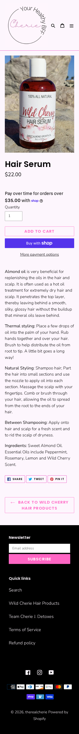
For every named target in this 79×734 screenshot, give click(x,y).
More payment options (39, 254)
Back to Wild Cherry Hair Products (43, 505)
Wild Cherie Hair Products (34, 603)
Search (15, 590)
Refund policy (22, 643)
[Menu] (71, 25)
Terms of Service (25, 630)
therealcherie (36, 712)
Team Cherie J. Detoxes (31, 616)
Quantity (12, 207)
